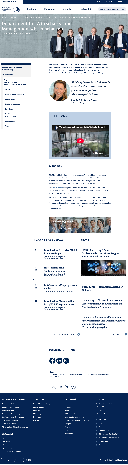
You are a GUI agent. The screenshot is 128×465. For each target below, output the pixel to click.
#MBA (52, 377)
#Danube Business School (72, 374)
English (99, 2)
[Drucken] (67, 387)
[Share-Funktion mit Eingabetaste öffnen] (54, 387)
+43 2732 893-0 (102, 414)
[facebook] (3, 460)
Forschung (49, 9)
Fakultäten (13, 17)
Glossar (108, 2)
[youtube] (28, 460)
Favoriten (118, 2)
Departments (49, 17)
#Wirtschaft (104, 374)
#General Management (91, 374)
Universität (86, 9)
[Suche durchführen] (123, 9)
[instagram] (22, 460)
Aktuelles (68, 9)
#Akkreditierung (56, 374)
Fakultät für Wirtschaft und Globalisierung (30, 17)
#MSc (57, 377)
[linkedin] (9, 460)
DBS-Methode (57, 188)
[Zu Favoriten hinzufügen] (74, 387)
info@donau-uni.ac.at (104, 411)
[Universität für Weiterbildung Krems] (12, 9)
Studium (31, 9)
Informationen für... (9, 2)
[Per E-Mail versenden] (61, 387)
